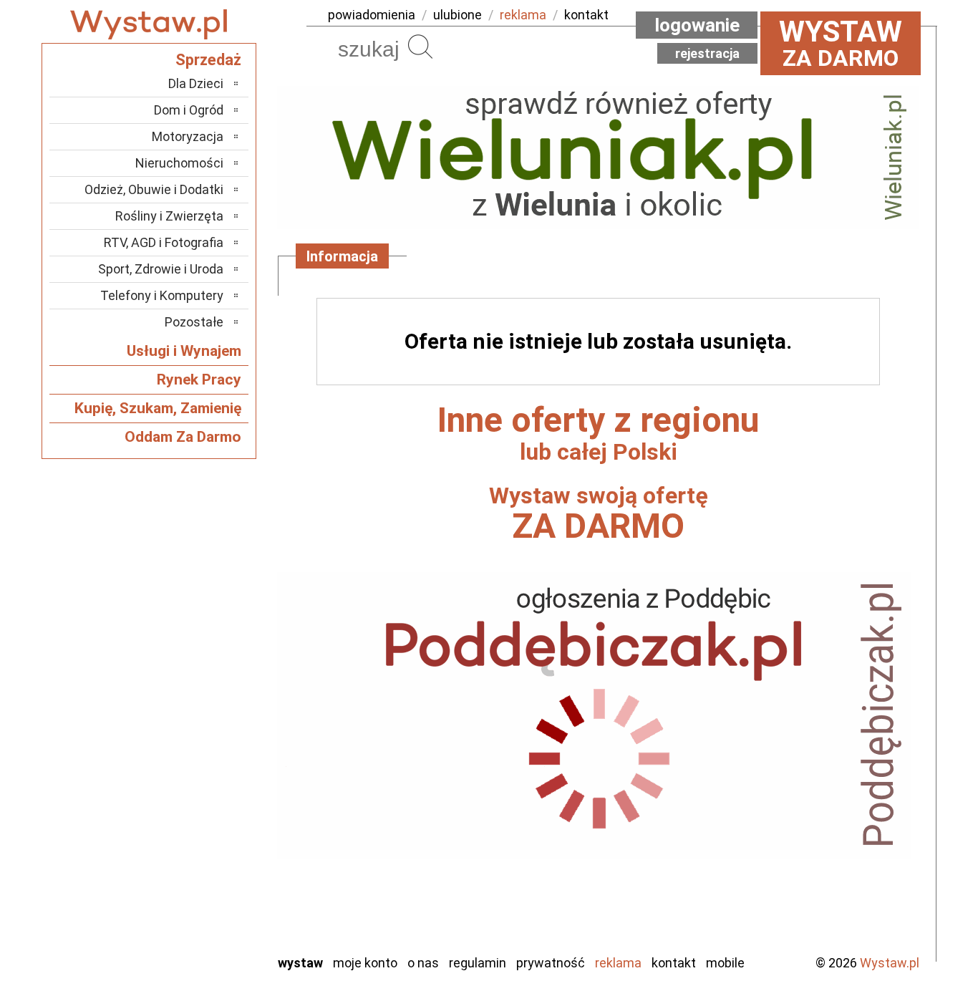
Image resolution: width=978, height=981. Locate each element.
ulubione (457, 14)
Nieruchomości (179, 162)
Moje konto (365, 962)
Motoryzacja (187, 136)
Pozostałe (194, 321)
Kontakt (674, 962)
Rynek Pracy (199, 379)
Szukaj (420, 46)
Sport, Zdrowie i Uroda (160, 268)
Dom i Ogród (188, 109)
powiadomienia (371, 14)
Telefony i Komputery (161, 295)
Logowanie (697, 25)
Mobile (725, 962)
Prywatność (550, 962)
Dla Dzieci (195, 83)
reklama (523, 14)
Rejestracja (707, 53)
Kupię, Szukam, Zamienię (157, 408)
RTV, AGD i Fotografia (163, 242)
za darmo (840, 43)
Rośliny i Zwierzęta (169, 215)
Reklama (618, 962)
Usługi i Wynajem (184, 350)
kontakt (586, 14)
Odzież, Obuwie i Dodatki (153, 189)
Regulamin (477, 962)
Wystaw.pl (889, 962)
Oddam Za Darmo (183, 436)
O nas (423, 962)
